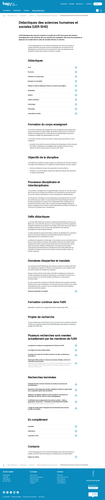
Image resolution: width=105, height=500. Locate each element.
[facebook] (4, 492)
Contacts (32, 483)
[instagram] (7, 492)
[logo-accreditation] (93, 487)
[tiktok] (18, 492)
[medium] (14, 492)
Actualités (71, 4)
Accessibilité (6, 497)
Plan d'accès (33, 475)
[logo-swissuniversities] (93, 481)
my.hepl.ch (89, 4)
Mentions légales (16, 497)
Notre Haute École (12, 15)
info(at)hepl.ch (61, 481)
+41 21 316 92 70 (61, 483)
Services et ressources (36, 477)
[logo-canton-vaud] (93, 474)
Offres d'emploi (34, 479)
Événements (64, 4)
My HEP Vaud (7, 481)
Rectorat (31, 15)
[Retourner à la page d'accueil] (4, 15)
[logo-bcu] (93, 495)
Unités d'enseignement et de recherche (47, 15)
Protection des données (29, 497)
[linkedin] (11, 492)
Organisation (23, 15)
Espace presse (34, 481)
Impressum (41, 497)
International (6, 479)
